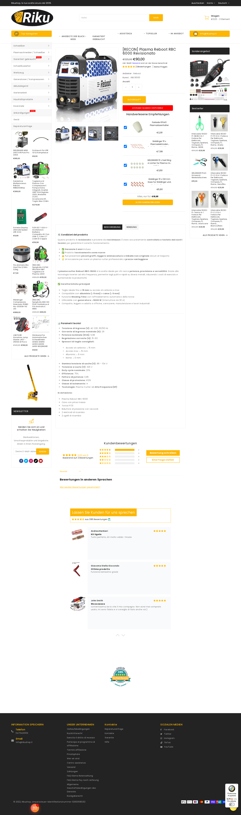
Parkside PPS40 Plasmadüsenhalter (159, 124)
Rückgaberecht (75, 796)
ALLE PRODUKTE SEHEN (35, 356)
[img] (78, 519)
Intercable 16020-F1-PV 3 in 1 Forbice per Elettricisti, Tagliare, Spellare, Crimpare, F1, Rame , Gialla (219, 139)
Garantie (109, 737)
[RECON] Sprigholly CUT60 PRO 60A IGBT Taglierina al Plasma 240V (40, 269)
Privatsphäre (73, 754)
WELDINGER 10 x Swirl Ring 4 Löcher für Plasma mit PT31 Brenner (159, 162)
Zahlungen (72, 771)
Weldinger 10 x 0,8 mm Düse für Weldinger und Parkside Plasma (159, 181)
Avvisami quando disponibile (147, 108)
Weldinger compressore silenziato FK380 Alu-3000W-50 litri (20, 304)
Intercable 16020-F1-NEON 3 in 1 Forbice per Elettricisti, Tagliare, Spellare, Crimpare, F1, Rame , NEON (200, 140)
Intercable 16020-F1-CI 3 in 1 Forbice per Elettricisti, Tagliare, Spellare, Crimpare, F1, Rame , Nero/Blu (219, 178)
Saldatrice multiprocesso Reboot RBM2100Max (19, 184)
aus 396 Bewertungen (96, 519)
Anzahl (126, 82)
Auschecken (197, 3)
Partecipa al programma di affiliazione (81, 744)
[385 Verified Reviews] (120, 687)
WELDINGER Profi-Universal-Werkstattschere (199, 175)
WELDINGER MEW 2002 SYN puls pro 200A (21, 152)
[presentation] (56, 134)
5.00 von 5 (83, 455)
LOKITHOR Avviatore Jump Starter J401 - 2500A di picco (20, 338)
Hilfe (107, 742)
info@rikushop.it (24, 742)
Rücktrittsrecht (75, 733)
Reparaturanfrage (114, 729)
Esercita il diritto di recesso (81, 737)
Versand (136, 63)
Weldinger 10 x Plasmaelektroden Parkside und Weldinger (159, 143)
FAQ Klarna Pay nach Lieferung (83, 780)
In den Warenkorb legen (148, 202)
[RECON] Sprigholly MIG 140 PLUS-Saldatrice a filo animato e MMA (40, 304)
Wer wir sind (73, 758)
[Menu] (236, 785)
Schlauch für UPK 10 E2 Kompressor (40, 151)
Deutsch (222, 3)
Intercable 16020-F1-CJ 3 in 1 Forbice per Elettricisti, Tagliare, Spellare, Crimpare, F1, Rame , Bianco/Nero (219, 218)
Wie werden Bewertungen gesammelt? (80, 487)
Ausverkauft (134, 99)
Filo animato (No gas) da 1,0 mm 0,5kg (21, 267)
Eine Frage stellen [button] (163, 459)
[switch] (232, 804)
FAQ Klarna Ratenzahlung (80, 775)
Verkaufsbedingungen (78, 729)
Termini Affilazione (76, 749)
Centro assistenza (76, 762)
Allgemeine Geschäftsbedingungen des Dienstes (81, 788)
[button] (31, 34)
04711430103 (22, 733)
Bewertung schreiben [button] (163, 452)
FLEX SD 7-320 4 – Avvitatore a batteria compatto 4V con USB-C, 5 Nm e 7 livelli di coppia (40, 233)
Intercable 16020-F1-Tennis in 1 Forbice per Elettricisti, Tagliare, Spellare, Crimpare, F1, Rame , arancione (200, 217)
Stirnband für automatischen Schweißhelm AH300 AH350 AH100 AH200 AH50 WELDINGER (40, 340)
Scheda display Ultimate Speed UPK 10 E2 (20, 230)
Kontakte (109, 733)
